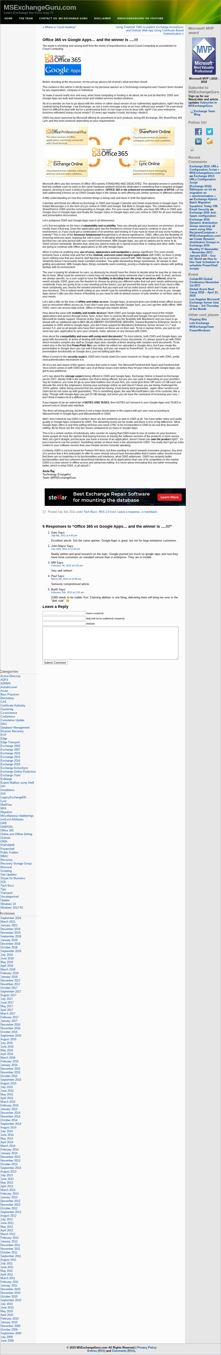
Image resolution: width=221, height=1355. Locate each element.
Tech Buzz (90, 511)
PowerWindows (199, 330)
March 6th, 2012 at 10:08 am (66, 579)
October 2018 (9, 947)
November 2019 (10, 932)
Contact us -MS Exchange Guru (63, 18)
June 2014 (7, 1134)
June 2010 (7, 1307)
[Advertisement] (113, 520)
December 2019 (10, 929)
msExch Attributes (12, 819)
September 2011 (11, 1256)
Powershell (7, 848)
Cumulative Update (12, 720)
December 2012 (10, 1201)
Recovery (7, 859)
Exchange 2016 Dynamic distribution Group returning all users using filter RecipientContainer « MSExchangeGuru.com (204, 227)
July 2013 (7, 1175)
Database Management (15, 727)
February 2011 (9, 1281)
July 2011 (7, 1263)
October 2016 (9, 1032)
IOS (3, 793)
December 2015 (10, 1068)
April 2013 (7, 1186)
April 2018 (7, 965)
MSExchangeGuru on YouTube (140, 18)
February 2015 (10, 1105)
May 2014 (7, 1138)
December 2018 (10, 943)
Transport (7, 893)
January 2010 (9, 1322)
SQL (3, 882)
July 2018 (7, 954)
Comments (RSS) (123, 1350)
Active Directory (11, 676)
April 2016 (7, 1054)
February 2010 (10, 1318)
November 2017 (10, 984)
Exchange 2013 (10, 757)
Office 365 (7, 830)
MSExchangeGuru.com (40, 7)
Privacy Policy (146, 1347)
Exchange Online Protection (18, 771)
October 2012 (9, 1208)
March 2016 (8, 1057)
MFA (3, 808)
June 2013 (7, 1179)
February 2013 (10, 1193)
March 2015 (8, 1101)
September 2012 (11, 1212)
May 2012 (7, 1226)
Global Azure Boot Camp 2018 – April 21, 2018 (204, 292)
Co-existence (9, 712)
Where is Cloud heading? (60, 27)
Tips (3, 889)
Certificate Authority (13, 705)
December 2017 (10, 980)
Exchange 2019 (10, 764)
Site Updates (9, 874)
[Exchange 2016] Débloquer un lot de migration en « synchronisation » (202, 191)
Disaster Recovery (12, 731)
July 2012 (7, 1219)
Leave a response (128, 511)
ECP (3, 735)
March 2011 (8, 1278)
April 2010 (7, 1315)
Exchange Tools (11, 775)
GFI (3, 786)
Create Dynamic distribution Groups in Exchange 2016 (204, 242)
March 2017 (8, 1013)
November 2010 (10, 1292)
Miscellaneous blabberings (17, 815)
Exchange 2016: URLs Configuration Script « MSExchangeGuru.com (204, 169)
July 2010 (7, 1303)
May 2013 (7, 1182)
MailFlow (6, 804)
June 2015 (7, 1090)
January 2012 (9, 1241)
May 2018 (7, 962)
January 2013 (9, 1197)
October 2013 (9, 1164)
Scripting (6, 870)
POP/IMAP (8, 845)
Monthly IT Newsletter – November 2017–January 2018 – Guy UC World (203, 254)
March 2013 (8, 1190)
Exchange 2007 (10, 749)
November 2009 (10, 1326)
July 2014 (7, 1131)
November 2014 (10, 1116)
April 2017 (7, 1009)
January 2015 (9, 1109)
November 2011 (10, 1248)
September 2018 (11, 951)
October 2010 (9, 1296)
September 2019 (11, 936)
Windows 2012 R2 (12, 907)
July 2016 (7, 1043)
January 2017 (9, 1021)
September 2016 (11, 1035)
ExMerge (6, 779)
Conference (8, 716)
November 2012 (10, 1204)
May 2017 (7, 1006)
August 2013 (8, 1171)
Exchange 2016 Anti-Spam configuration (203, 214)
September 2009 (11, 1333)
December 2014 (10, 1112)
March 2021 (8, 921)
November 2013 (10, 1160)
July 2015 (7, 1087)
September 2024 (11, 918)
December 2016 (10, 1024)
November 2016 (10, 1028)
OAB (4, 823)
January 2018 (9, 976)
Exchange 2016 (10, 760)
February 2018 (10, 973)
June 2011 (7, 1267)
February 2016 (10, 1061)
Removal (6, 867)
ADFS (4, 679)
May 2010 (7, 1311)
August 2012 (8, 1215)
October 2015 (9, 1076)
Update (5, 900)
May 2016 (7, 1050)
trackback (151, 511)
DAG (4, 723)
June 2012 (7, 1223)
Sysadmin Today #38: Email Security (203, 208)
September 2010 (11, 1300)
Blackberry (7, 698)
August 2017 (8, 995)
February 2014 (10, 1149)
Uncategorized (10, 896)
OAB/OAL (7, 826)
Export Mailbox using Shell (17, 782)
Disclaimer (102, 18)
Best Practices (10, 694)
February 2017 (10, 1017)
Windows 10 (8, 904)
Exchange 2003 (10, 746)
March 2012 (8, 1234)
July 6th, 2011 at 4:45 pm (64, 535)
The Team (26, 18)
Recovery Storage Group (16, 863)
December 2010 (10, 1289)
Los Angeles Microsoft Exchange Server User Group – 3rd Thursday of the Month (204, 304)
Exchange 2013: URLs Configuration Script (202, 179)
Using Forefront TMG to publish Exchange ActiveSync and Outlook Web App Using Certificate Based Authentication (150, 30)
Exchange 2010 (10, 753)
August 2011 (8, 1259)
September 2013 (11, 1168)
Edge (4, 738)
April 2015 (7, 1098)
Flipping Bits (198, 319)
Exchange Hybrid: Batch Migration (203, 201)
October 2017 (9, 987)
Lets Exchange (199, 323)
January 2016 (9, 1065)
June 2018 (7, 958)
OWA (4, 841)
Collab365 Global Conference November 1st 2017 (204, 282)
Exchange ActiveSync (14, 768)
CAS (3, 701)
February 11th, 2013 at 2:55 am (67, 592)
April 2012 (7, 1230)
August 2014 (8, 1127)
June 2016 (7, 1046)
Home (9, 18)
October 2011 (9, 1252)
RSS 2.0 (104, 511)
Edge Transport (10, 742)
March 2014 (8, 1145)
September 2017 (11, 991)
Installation (7, 790)
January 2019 (9, 940)
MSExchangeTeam (201, 326)
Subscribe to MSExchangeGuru (202, 104)
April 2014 (7, 1142)
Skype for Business (13, 878)
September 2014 (11, 1123)
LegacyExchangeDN (13, 797)
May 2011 (7, 1270)
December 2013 (10, 1156)
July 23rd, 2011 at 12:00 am (65, 549)
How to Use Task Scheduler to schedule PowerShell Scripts (204, 263)
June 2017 (7, 1002)
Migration (6, 812)
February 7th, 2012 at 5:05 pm (67, 565)
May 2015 (7, 1094)
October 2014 (9, 1120)
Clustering (7, 709)
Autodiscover (9, 687)
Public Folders (10, 852)
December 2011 (10, 1245)
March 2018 (8, 969)
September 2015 (11, 1079)
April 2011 (7, 1274)
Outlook (5, 837)
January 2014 (9, 1153)
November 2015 (10, 1072)
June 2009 (7, 1340)
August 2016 (8, 1039)
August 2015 (8, 1083)
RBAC (4, 856)
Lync (4, 801)
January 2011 (9, 1285)
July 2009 (7, 1337)
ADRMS (6, 683)
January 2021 (9, 925)
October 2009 (9, 1329)
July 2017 (7, 998)
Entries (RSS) (96, 1350)
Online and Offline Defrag (16, 834)
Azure (4, 690)
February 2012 (10, 1237)
